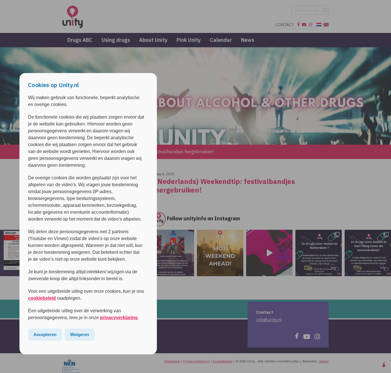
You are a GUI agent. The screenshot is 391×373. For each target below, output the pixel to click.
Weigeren (79, 334)
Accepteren (44, 334)
